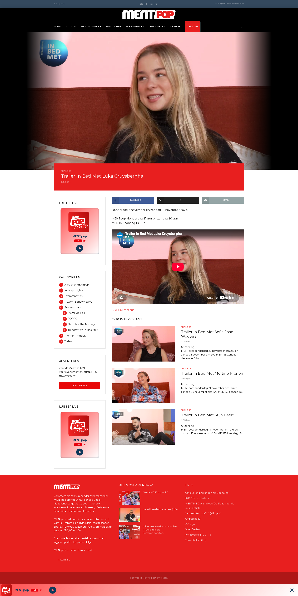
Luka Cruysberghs (123, 310)
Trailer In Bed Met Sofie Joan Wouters (207, 334)
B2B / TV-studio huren (198, 498)
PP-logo (190, 524)
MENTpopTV (113, 26)
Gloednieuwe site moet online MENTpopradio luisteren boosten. (160, 529)
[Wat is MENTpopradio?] (129, 498)
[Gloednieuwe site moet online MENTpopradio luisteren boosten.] (129, 532)
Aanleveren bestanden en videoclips (206, 492)
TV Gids (71, 26)
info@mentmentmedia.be (229, 3)
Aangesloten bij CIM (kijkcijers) (203, 513)
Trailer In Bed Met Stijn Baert (207, 415)
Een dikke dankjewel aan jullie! (160, 509)
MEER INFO (64, 559)
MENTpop (186, 341)
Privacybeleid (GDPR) (198, 534)
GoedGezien (192, 529)
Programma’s (135, 26)
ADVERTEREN (157, 26)
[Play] (79, 248)
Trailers (66, 171)
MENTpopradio (91, 26)
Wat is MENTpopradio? (155, 492)
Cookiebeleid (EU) (195, 540)
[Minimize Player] (292, 590)
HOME (57, 26)
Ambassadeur (193, 518)
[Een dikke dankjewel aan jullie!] (129, 515)
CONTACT (176, 26)
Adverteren (79, 385)
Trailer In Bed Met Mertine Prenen (212, 373)
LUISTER (193, 26)
